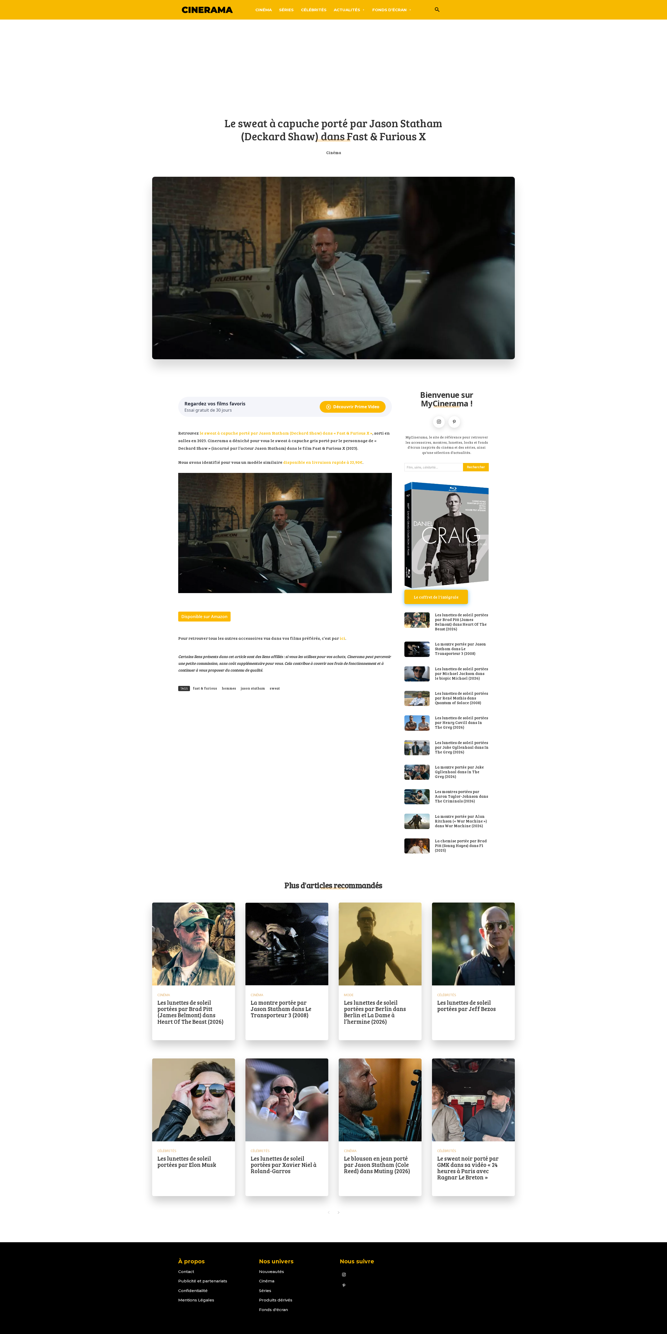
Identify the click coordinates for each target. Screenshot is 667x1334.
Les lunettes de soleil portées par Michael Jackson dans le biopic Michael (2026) (461, 673)
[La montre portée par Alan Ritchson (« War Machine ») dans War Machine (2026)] (417, 821)
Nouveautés (271, 1271)
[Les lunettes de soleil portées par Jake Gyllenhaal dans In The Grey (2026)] (417, 747)
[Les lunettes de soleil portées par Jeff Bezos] (473, 944)
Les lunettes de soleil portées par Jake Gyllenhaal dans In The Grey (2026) (462, 747)
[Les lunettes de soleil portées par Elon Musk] (193, 1099)
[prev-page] (328, 1212)
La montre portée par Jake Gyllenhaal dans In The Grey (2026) (459, 771)
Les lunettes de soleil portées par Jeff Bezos (466, 1005)
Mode (349, 995)
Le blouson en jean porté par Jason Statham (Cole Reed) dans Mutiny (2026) (377, 1164)
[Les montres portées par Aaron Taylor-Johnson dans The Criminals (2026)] (417, 796)
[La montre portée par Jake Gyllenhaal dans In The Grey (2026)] (417, 772)
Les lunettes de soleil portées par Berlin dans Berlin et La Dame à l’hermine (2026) (375, 1011)
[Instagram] (439, 422)
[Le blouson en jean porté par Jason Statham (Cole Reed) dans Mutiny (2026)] (380, 1099)
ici (342, 638)
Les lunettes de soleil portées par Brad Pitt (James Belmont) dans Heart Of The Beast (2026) (461, 621)
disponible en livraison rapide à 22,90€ (322, 462)
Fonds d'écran (273, 1309)
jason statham (253, 688)
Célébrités (446, 995)
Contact (186, 1271)
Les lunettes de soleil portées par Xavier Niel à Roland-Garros (284, 1164)
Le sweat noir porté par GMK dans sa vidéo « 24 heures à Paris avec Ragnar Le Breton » (468, 1167)
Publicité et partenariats (202, 1280)
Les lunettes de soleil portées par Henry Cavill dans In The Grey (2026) (461, 722)
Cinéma (333, 152)
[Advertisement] (333, 71)
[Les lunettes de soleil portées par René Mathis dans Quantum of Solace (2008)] (417, 698)
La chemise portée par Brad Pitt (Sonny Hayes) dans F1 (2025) (461, 845)
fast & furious (205, 688)
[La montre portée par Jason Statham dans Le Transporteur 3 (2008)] (417, 649)
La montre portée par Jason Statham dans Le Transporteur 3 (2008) (460, 648)
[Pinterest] (454, 422)
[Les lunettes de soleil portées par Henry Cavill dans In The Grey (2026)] (417, 722)
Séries (265, 1290)
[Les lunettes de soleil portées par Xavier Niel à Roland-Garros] (286, 1099)
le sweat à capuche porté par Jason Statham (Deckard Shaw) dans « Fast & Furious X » (286, 433)
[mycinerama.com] (207, 9)
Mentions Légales (196, 1300)
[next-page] (338, 1212)
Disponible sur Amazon (204, 616)
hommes (229, 688)
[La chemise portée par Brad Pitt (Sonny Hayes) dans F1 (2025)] (417, 846)
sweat (275, 688)
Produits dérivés (275, 1300)
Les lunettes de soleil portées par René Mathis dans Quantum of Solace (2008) (461, 698)
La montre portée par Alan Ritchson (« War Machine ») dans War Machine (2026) (461, 821)
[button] (437, 10)
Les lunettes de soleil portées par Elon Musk (186, 1161)
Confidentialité (193, 1290)
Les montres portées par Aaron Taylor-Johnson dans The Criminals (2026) (461, 796)
